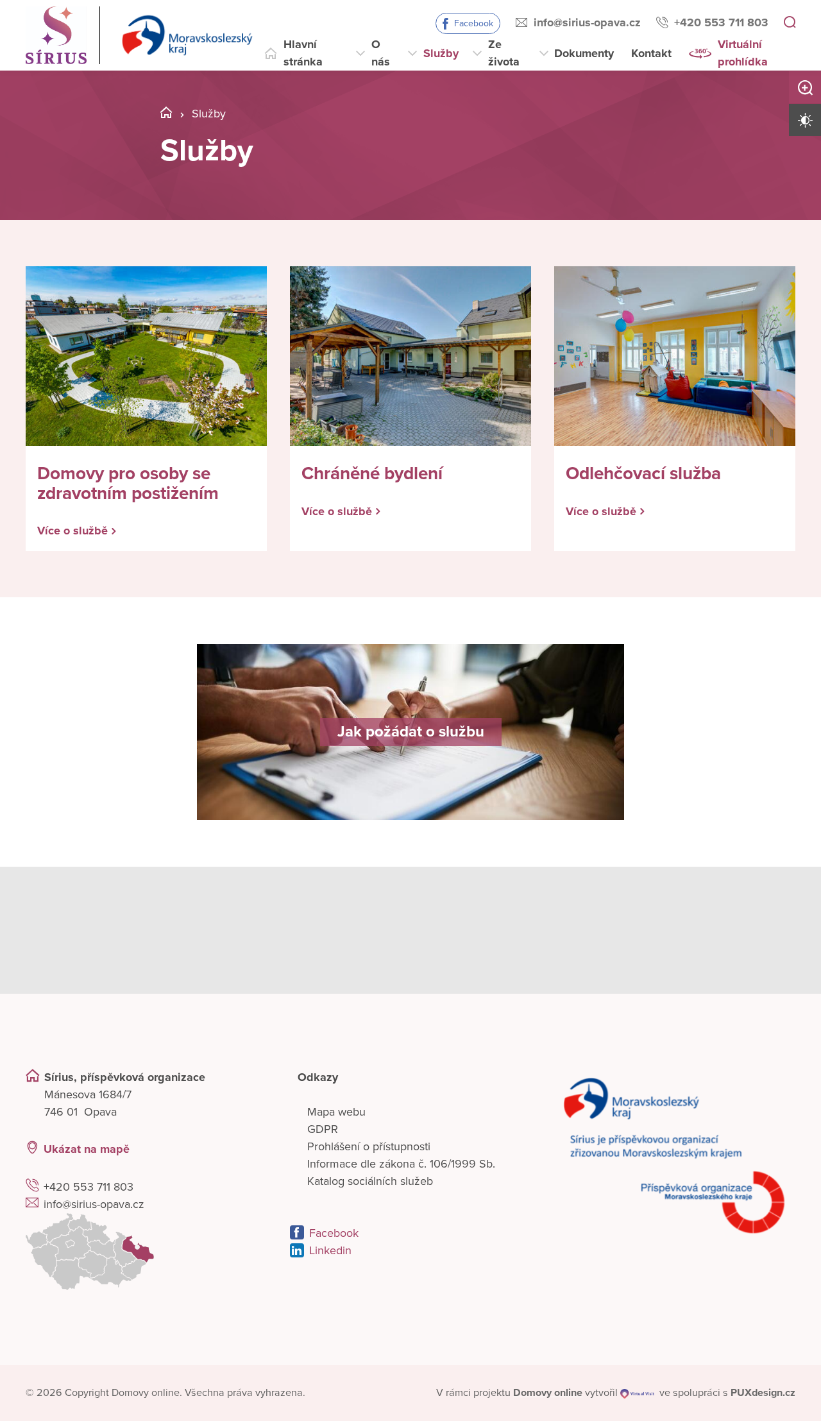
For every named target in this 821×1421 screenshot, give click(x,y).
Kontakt (651, 53)
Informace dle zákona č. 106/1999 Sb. (401, 1164)
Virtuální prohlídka (743, 53)
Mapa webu (336, 1112)
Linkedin (330, 1250)
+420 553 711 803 (721, 22)
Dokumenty (584, 53)
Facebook (473, 23)
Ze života (504, 53)
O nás (380, 53)
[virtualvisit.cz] (637, 1392)
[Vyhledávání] (789, 23)
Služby (441, 53)
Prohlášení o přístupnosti (368, 1146)
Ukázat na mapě (87, 1149)
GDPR (322, 1129)
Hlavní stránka (303, 53)
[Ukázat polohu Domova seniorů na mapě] (146, 1251)
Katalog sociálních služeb (370, 1181)
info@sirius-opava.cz (587, 22)
